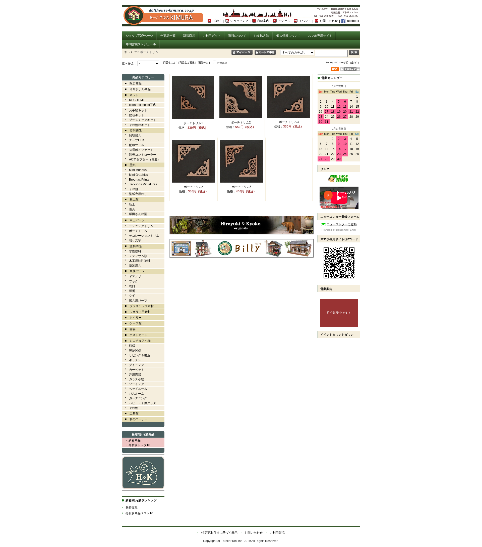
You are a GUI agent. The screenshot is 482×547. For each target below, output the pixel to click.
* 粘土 (128, 204)
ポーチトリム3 (289, 122)
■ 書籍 (129, 329)
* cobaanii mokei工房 (140, 105)
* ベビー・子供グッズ (139, 403)
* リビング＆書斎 (136, 355)
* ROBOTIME (133, 100)
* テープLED (133, 140)
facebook (352, 21)
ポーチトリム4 (194, 187)
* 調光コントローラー (139, 154)
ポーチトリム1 (193, 123)
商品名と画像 (187, 62)
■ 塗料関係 (132, 246)
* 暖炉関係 (131, 350)
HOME (216, 21)
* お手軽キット (134, 110)
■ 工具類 (130, 413)
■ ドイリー (132, 317)
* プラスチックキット (139, 120)
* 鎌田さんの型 (134, 214)
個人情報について (288, 35)
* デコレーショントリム (140, 235)
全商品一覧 (167, 35)
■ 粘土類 (130, 199)
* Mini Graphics (135, 175)
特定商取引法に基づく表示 (219, 532)
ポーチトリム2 (241, 122)
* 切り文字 (131, 240)
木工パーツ (130, 52)
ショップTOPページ (139, 35)
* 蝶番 (128, 291)
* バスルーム (133, 393)
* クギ (128, 296)
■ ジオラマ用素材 (136, 312)
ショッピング (239, 21)
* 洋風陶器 (131, 374)
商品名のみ (169, 62)
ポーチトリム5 (242, 187)
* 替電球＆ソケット (137, 150)
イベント (305, 21)
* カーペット (133, 369)
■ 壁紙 (129, 165)
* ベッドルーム (134, 389)
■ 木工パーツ (133, 220)
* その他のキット (136, 125)
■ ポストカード (135, 335)
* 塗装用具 (131, 265)
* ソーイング (133, 384)
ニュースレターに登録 (342, 224)
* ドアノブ (131, 276)
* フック (130, 281)
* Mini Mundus (134, 170)
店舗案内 (263, 21)
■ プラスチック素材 (138, 306)
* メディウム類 (134, 256)
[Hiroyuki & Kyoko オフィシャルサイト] (143, 488)
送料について (237, 35)
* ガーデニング (134, 398)
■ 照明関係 (132, 130)
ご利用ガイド (212, 35)
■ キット (130, 95)
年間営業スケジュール (141, 44)
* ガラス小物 (133, 379)
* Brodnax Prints (135, 179)
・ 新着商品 (131, 440)
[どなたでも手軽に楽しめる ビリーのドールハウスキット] (241, 256)
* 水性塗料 (131, 251)
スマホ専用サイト (320, 35)
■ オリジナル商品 (136, 89)
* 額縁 (128, 346)
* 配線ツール (133, 145)
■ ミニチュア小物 (136, 341)
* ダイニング (133, 365)
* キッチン (131, 360)
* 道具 (128, 209)
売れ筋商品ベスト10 (139, 513)
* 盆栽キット (133, 115)
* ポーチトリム (134, 231)
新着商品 (189, 35)
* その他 (130, 189)
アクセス (284, 21)
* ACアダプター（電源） (141, 159)
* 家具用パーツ (134, 300)
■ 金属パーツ (133, 271)
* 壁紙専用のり (134, 194)
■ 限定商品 (132, 83)
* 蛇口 (128, 286)
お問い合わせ (329, 21)
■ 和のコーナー (135, 419)
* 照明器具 (131, 135)
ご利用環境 (277, 532)
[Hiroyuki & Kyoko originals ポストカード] (241, 233)
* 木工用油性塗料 (136, 261)
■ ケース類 (132, 323)
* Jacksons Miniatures (139, 184)
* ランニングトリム (137, 226)
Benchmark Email (346, 229)
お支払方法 (261, 35)
